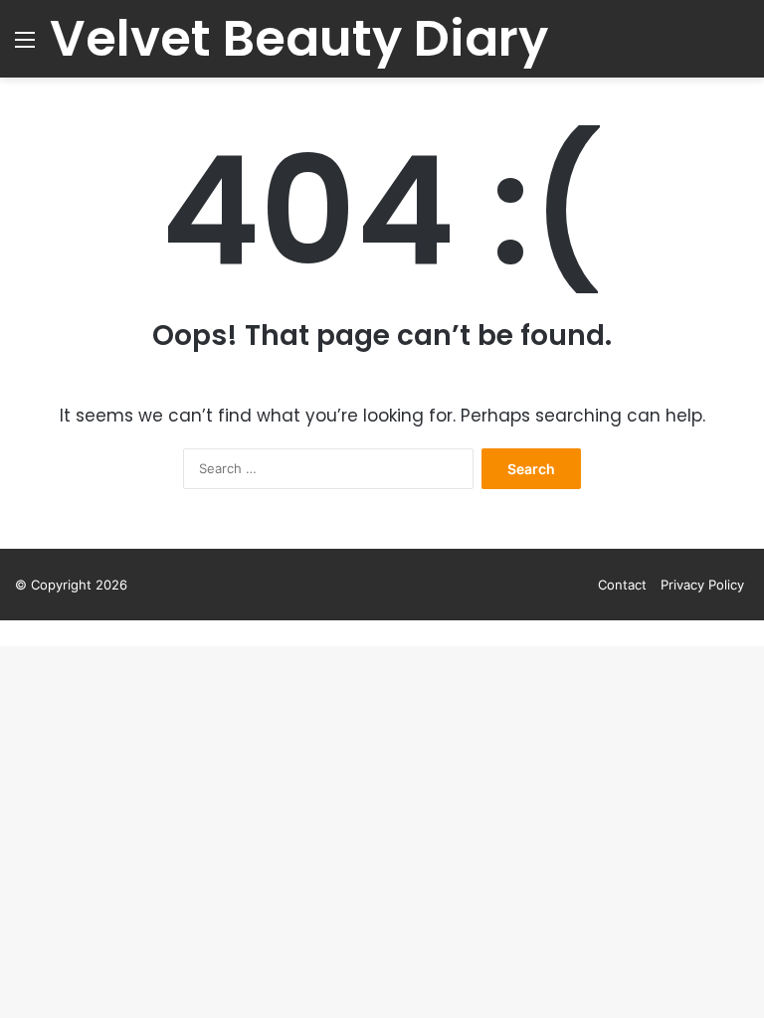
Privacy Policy (702, 585)
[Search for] (739, 46)
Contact (622, 585)
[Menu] (25, 46)
